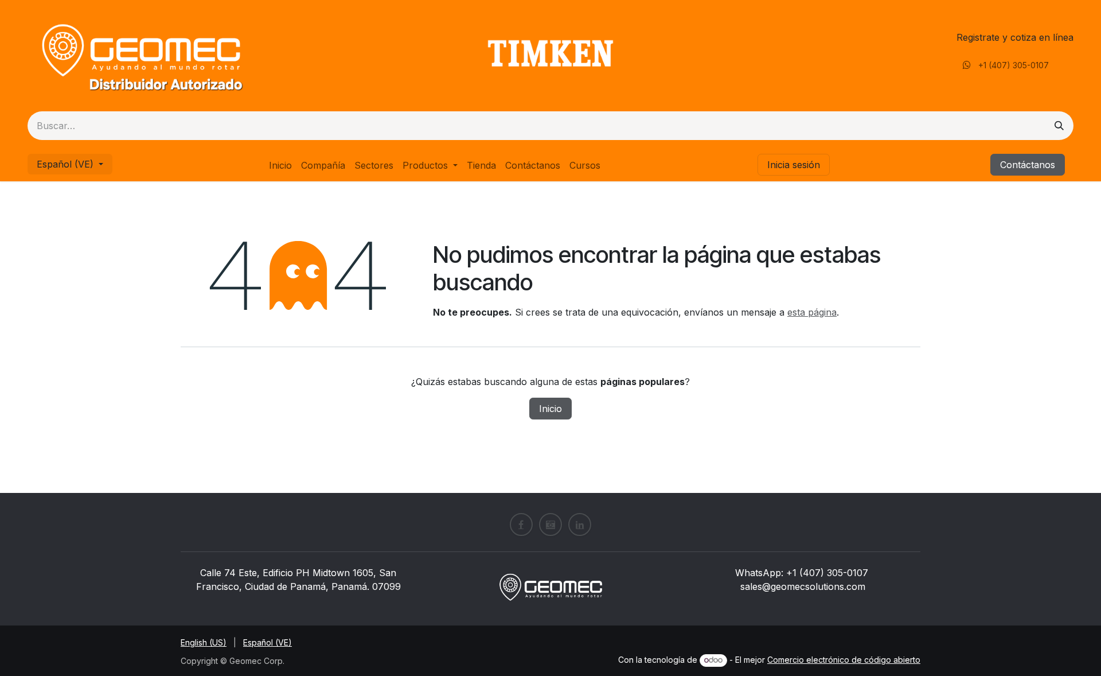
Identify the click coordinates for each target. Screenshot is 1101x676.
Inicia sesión (793, 164)
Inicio (550, 408)
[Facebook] (521, 524)
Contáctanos (1027, 164)
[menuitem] (280, 165)
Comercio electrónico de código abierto (843, 660)
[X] (550, 524)
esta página (812, 312)
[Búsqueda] (1059, 125)
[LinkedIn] (579, 524)
